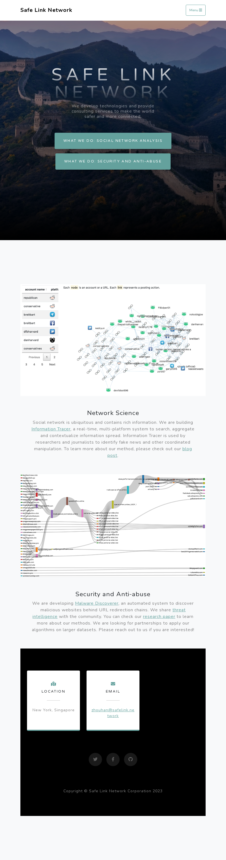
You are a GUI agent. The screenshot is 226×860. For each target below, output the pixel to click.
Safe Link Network (46, 10)
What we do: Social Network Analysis (113, 141)
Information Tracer (51, 429)
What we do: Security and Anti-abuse (113, 161)
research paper (159, 617)
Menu (194, 10)
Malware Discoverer (97, 603)
